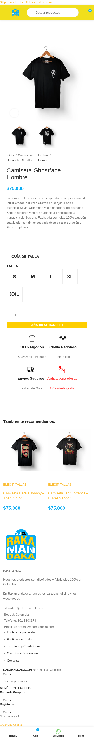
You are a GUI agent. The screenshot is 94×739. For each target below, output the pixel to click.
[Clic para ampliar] (14, 113)
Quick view (8, 476)
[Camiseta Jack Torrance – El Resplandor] (69, 449)
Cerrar (7, 674)
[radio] (14, 276)
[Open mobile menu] (5, 12)
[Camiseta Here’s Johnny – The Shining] (24, 449)
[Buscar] (32, 12)
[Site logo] (15, 12)
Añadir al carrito (47, 325)
